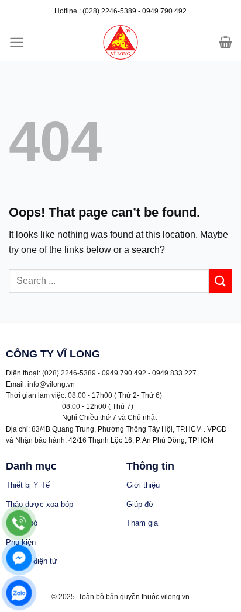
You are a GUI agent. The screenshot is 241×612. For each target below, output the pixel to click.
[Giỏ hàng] (225, 42)
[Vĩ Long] (120, 42)
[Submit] (220, 280)
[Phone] (19, 523)
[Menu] (17, 42)
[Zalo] (19, 593)
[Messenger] (19, 558)
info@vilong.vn (51, 384)
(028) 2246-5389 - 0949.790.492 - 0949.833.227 (119, 373)
